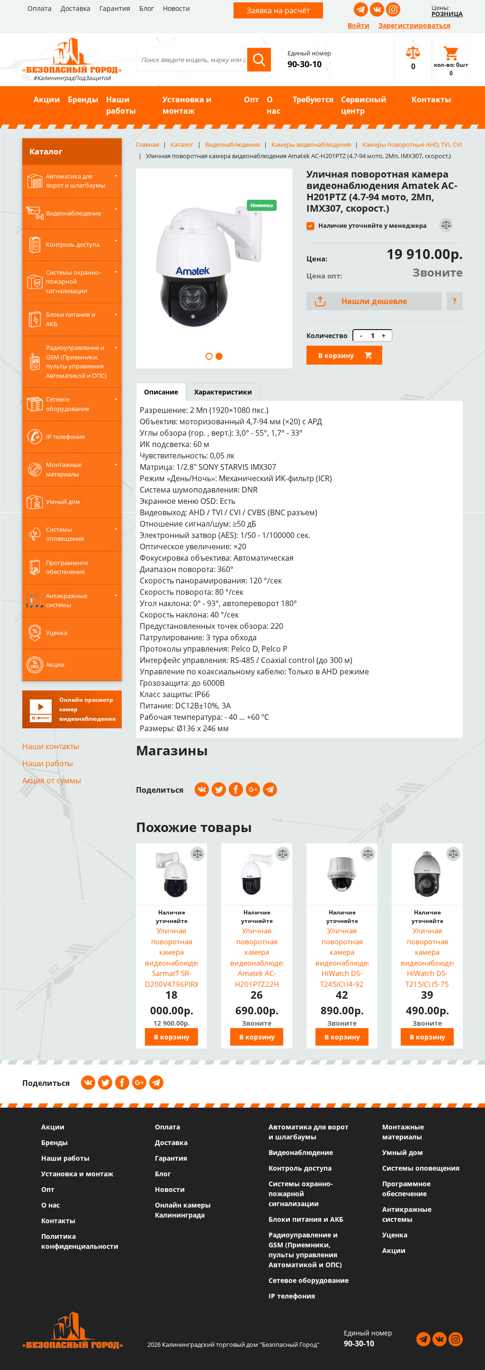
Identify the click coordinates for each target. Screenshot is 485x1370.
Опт (251, 99)
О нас (273, 105)
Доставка (75, 8)
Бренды (83, 99)
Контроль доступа (300, 1168)
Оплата (39, 8)
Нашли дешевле (374, 301)
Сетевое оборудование (309, 1280)
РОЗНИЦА (447, 13)
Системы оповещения (420, 1168)
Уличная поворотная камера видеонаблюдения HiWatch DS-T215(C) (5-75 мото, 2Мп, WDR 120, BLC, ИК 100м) (427, 956)
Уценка (394, 1234)
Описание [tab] (161, 391)
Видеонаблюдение (301, 1152)
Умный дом (402, 1152)
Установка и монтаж (187, 105)
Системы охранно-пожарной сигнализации (301, 1193)
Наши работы (121, 105)
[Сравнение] (445, 225)
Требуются (313, 99)
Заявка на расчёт (278, 10)
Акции (47, 99)
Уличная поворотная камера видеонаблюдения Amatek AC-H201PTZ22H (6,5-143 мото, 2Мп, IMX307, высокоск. (256, 956)
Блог (146, 8)
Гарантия (114, 8)
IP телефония (292, 1295)
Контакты (431, 99)
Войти (358, 25)
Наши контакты (50, 746)
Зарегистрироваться (414, 25)
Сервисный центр (363, 105)
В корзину (336, 355)
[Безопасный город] (72, 54)
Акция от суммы (51, 780)
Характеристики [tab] (223, 391)
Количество (327, 335)
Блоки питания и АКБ (306, 1219)
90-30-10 (304, 64)
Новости (176, 8)
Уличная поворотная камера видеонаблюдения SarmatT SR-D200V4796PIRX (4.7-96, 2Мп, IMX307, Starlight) (171, 956)
